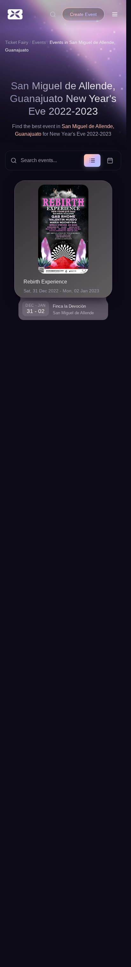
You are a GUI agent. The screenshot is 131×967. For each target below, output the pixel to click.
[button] (63, 160)
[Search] (53, 14)
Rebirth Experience (45, 281)
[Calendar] (110, 160)
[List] (92, 160)
